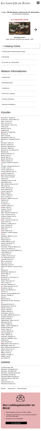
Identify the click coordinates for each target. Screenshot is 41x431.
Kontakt (3, 388)
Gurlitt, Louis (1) (6, 218)
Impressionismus (6, 382)
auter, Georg (5, 309)
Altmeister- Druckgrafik (8, 369)
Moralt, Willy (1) (5, 273)
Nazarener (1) (5, 279)
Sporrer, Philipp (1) (6, 324)
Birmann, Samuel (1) (7, 144)
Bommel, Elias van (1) (7, 153)
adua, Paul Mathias (7, 290)
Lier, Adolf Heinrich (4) (7, 257)
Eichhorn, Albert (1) (7, 195)
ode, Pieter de (6, 230)
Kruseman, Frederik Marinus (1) (10, 247)
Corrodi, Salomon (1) (7, 169)
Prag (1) (3, 297)
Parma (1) (4, 291)
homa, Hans (5, 329)
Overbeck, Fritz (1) (6, 288)
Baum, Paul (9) (5, 135)
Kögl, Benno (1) (5, 245)
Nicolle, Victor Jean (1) (8, 281)
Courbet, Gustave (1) (7, 173)
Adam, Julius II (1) (6, 121)
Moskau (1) (4, 275)
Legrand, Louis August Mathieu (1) (11, 250)
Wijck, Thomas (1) (6, 351)
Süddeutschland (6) (7, 327)
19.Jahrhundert (5, 367)
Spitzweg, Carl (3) (6, 322)
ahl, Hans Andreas (7, 175)
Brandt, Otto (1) (5, 157)
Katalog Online (11, 46)
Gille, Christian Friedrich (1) (9, 212)
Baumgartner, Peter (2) (8, 137)
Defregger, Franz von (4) (8, 180)
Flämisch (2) (5, 200)
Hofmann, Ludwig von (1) (8, 223)
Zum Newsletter (16, 423)
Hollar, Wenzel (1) (6, 227)
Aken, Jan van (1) (6, 123)
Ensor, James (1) (6, 196)
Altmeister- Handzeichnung (9, 373)
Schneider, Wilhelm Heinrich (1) (10, 315)
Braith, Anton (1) (6, 155)
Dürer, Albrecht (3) (6, 189)
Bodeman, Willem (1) (7, 148)
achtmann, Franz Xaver (9, 277)
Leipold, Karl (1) (6, 254)
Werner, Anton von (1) (7, 349)
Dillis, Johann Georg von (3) (9, 184)
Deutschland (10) (6, 182)
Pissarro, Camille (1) (7, 295)
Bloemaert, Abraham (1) (8, 146)
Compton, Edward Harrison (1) (10, 166)
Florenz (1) (4, 202)
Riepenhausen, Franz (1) (8, 306)
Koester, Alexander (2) (7, 243)
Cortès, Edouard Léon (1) (8, 171)
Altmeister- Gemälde (7, 371)
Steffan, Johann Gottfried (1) (9, 325)
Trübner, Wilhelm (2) (7, 331)
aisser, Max (5, 207)
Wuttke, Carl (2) (6, 356)
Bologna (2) (4, 152)
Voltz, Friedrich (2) (6, 342)
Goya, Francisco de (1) (8, 214)
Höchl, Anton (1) (6, 221)
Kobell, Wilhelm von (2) (8, 241)
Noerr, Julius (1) (6, 282)
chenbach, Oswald (7, 117)
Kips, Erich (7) (5, 238)
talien (3, 229)
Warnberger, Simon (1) (8, 345)
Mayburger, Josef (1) (7, 264)
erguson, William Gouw (8, 198)
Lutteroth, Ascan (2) (7, 259)
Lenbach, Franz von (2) (8, 256)
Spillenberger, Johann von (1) (10, 320)
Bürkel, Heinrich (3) (7, 159)
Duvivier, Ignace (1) (7, 191)
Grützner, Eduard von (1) (8, 216)
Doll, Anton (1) (5, 186)
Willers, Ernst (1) (6, 352)
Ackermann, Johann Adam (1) (10, 119)
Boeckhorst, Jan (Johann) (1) (10, 150)
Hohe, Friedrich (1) (6, 225)
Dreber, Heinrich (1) (7, 187)
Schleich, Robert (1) (7, 311)
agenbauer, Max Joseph (9, 343)
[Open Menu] (38, 2)
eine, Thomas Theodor (8, 220)
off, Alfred (4, 358)
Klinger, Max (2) (6, 239)
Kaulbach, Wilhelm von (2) (9, 236)
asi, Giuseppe (6, 333)
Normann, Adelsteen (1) (8, 284)
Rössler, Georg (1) (6, 308)
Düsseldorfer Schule (7, 374)
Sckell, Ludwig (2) (6, 318)
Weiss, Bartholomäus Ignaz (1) (10, 347)
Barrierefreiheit (22, 388)
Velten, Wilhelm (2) (6, 334)
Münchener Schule (6, 383)
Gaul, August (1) (6, 211)
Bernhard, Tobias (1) (7, 143)
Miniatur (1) (4, 270)
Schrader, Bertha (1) (7, 316)
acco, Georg (5, 261)
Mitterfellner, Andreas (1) (8, 272)
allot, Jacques (6, 160)
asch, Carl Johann (7, 248)
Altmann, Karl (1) (6, 128)
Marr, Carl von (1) (6, 263)
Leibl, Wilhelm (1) (6, 252)
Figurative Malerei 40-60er (9, 376)
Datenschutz (11, 388)
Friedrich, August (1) (7, 205)
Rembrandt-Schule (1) (7, 304)
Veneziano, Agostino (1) (8, 336)
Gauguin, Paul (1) (6, 209)
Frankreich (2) (5, 204)
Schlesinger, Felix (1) (7, 313)
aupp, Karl (5, 299)
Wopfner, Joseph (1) (7, 354)
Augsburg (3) (5, 130)
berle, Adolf (5, 193)
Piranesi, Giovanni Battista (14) (10, 293)
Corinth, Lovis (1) (6, 168)
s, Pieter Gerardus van (8, 286)
